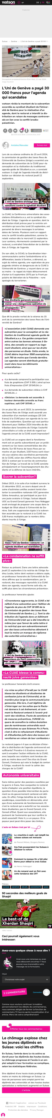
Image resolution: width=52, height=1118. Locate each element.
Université (35, 887)
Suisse (4, 41)
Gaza (46, 887)
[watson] (8, 2)
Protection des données (18, 1110)
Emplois (21, 1106)
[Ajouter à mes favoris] (26, 131)
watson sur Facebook (37, 1103)
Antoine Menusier (19, 145)
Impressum (31, 1106)
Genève (14, 41)
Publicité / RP (10, 1106)
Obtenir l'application (17, 1103)
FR (43, 2)
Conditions (42, 1106)
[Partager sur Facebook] (5, 131)
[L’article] (26, 1064)
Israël (25, 887)
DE (37, 2)
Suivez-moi (42, 145)
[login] (3, 1115)
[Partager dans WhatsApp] (10, 131)
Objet (4, 974)
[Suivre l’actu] (46, 131)
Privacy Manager (37, 1110)
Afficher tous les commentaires (26, 1029)
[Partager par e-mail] (15, 131)
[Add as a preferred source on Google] (36, 131)
